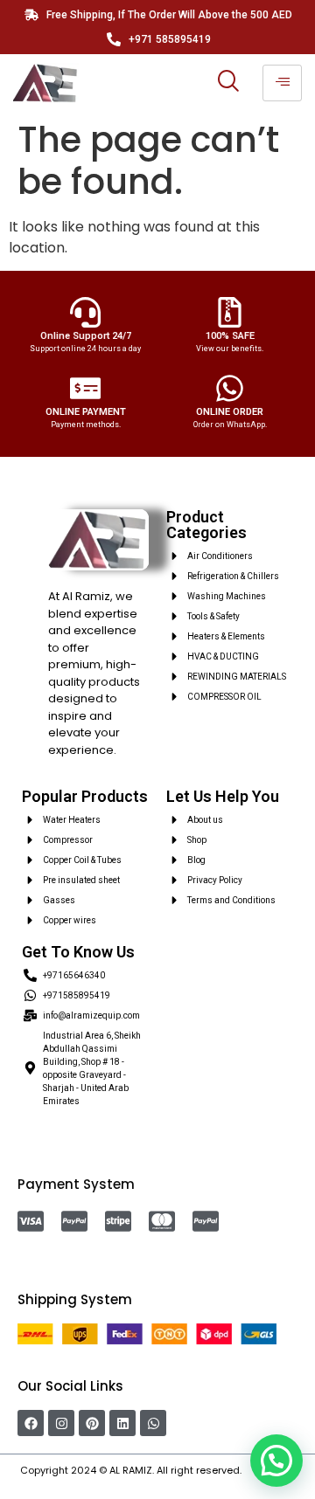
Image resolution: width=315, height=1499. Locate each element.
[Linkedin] (122, 1423)
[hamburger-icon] (282, 83)
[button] (276, 1460)
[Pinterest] (92, 1423)
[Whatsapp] (153, 1423)
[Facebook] (31, 1423)
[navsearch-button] (227, 83)
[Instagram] (61, 1423)
